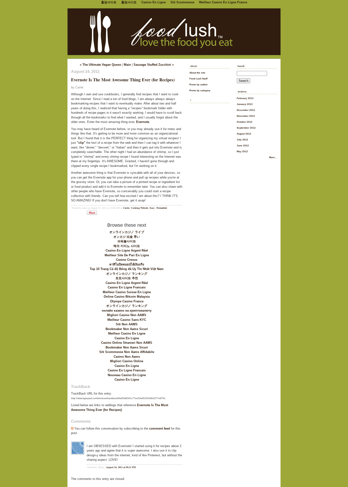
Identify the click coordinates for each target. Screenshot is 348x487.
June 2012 (243, 145)
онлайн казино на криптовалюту (127, 310)
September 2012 (246, 127)
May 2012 (242, 151)
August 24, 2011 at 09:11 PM (121, 467)
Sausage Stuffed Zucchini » (154, 64)
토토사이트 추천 (127, 278)
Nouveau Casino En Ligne (127, 375)
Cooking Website (139, 207)
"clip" (81, 142)
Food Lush (174, 31)
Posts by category (199, 90)
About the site (197, 72)
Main (127, 64)
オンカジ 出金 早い (126, 237)
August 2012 (244, 133)
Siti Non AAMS (127, 324)
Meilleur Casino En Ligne (126, 333)
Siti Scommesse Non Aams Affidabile (126, 352)
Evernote (142, 122)
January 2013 (245, 104)
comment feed (159, 428)
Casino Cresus (126, 259)
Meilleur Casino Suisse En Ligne (127, 292)
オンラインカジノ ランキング (126, 273)
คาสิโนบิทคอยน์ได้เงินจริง (126, 264)
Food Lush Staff (198, 78)
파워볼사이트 (126, 241)
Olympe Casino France (126, 301)
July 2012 (242, 139)
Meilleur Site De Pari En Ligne (127, 255)
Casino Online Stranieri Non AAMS (126, 342)
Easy (152, 207)
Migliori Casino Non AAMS (126, 315)
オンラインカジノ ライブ (126, 232)
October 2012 (244, 122)
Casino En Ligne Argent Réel (127, 250)
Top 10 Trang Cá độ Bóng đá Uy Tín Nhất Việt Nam (127, 269)
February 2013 (245, 98)
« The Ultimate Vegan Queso (100, 64)
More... (273, 157)
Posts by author (198, 84)
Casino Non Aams (127, 356)
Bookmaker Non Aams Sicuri (127, 329)
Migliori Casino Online (126, 361)
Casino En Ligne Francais (127, 287)
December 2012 (246, 110)
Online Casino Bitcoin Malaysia (127, 296)
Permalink (161, 207)
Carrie (126, 207)
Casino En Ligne (127, 338)
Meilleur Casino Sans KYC (126, 320)
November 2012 (246, 116)
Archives (242, 91)
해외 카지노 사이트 (126, 246)
